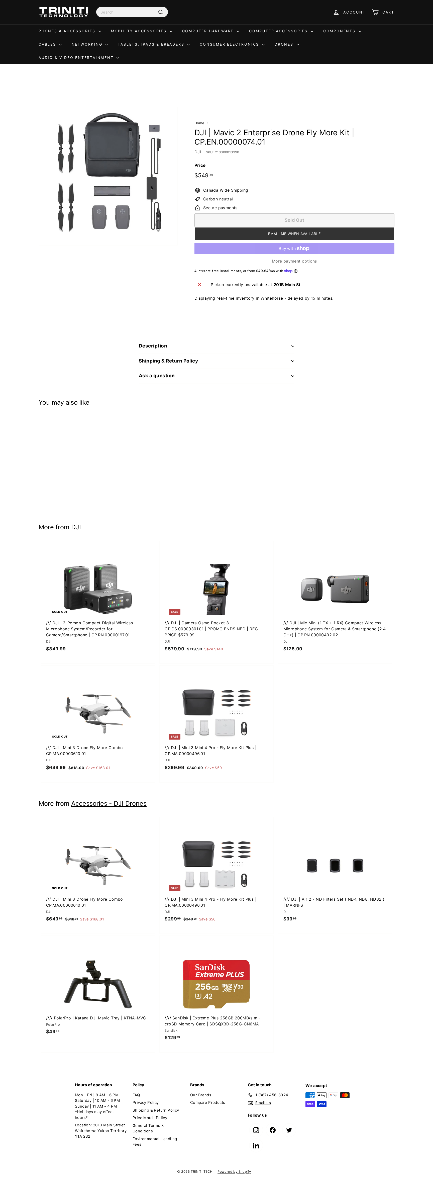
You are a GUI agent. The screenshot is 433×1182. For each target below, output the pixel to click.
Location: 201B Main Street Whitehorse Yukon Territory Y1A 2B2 (101, 1131)
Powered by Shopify (234, 1171)
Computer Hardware (208, 31)
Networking (88, 44)
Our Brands (200, 1095)
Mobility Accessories (139, 31)
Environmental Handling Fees (155, 1141)
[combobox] (132, 12)
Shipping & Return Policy (168, 361)
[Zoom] (108, 176)
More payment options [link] (294, 261)
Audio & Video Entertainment (77, 57)
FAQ (136, 1095)
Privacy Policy (146, 1102)
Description (153, 346)
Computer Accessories (279, 31)
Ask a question (157, 376)
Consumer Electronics (230, 44)
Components (340, 31)
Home (199, 123)
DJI (197, 151)
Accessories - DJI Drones (109, 803)
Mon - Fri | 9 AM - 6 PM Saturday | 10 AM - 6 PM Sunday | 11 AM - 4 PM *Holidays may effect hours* (97, 1106)
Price (200, 165)
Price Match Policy (150, 1117)
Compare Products (207, 1102)
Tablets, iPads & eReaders (152, 44)
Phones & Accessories (68, 31)
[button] (294, 234)
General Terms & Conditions (148, 1128)
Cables (48, 44)
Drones (285, 44)
